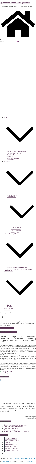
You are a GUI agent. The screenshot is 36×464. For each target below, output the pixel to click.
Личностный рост (16, 227)
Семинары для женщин (11, 428)
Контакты (7, 310)
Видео (9, 305)
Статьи (9, 306)
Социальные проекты (14, 153)
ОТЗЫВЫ (10, 155)
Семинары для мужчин (11, 430)
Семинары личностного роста (13, 426)
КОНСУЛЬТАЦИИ (10, 234)
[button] (20, 150)
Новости (10, 156)
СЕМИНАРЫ (11, 197)
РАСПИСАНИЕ (9, 308)
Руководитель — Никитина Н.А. (17, 151)
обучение (7, 161)
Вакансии (10, 159)
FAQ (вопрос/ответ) (13, 158)
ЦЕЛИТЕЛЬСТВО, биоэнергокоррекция (20, 269)
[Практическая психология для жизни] (18, 37)
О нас (5, 117)
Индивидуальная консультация (17, 267)
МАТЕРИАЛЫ (8, 271)
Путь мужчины (16, 230)
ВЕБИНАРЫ (15, 232)
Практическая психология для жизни (15, 3)
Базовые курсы (12, 195)
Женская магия (15, 229)
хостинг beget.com (5, 373)
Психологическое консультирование (15, 425)
